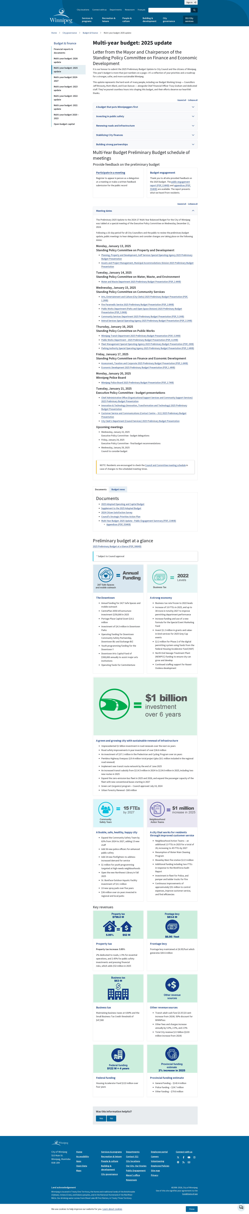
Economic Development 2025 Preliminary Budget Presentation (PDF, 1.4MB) (138, 367)
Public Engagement (136, 1170)
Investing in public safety (110, 116)
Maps (78, 1170)
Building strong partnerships (112, 144)
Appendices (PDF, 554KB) (118, 524)
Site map (155, 1170)
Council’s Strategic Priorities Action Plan (120, 516)
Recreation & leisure (108, 20)
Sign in (189, 2)
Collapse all (193, 100)
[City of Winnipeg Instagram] (194, 1157)
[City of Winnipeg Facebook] (183, 1157)
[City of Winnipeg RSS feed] (183, 1162)
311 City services (189, 20)
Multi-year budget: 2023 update (66, 88)
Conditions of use (190, 1194)
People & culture (127, 20)
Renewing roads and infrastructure (115, 125)
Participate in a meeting (110, 172)
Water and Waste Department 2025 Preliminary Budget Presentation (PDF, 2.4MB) (141, 281)
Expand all (182, 100)
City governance (169, 20)
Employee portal (159, 1151)
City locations (83, 9)
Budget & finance (90, 32)
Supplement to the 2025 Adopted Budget (121, 508)
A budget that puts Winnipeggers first (117, 106)
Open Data (81, 1165)
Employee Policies (160, 1165)
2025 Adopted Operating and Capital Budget (122, 504)
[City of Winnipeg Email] (189, 1162)
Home (54, 32)
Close (191, 1209)
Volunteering (157, 1161)
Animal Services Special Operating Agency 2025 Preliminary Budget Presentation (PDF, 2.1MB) (146, 320)
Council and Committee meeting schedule (165, 465)
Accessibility (82, 1156)
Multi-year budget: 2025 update (66, 69)
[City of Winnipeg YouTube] (189, 1157)
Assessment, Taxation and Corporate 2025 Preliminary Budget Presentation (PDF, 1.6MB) (144, 363)
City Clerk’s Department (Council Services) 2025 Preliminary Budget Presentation (140, 420)
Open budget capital (64, 123)
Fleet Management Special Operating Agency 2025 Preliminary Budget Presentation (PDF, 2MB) (147, 344)
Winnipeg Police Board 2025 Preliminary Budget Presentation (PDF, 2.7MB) (137, 382)
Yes (101, 1118)
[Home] (61, 16)
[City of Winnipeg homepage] (59, 1144)
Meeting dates (104, 210)
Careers (155, 1156)
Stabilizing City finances (109, 135)
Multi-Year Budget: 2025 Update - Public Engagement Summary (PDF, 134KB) (138, 520)
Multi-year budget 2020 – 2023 (66, 116)
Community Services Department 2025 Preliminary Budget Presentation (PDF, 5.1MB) (142, 316)
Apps (78, 1161)
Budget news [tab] (118, 489)
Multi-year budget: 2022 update (66, 97)
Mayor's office (133, 1175)
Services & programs (87, 20)
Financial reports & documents (63, 51)
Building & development (149, 20)
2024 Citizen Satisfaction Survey (116, 512)
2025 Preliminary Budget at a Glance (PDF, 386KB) (117, 546)
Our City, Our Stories (136, 1165)
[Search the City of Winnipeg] (194, 10)
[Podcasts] (178, 1162)
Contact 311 (132, 1156)
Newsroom (130, 9)
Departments (116, 9)
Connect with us (99, 9)
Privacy (154, 1175)
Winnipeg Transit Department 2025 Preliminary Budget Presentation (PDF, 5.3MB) (141, 335)
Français (141, 9)
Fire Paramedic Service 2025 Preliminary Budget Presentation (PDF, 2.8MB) (137, 304)
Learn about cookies (112, 1208)
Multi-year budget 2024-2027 (66, 79)
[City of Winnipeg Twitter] (178, 1157)
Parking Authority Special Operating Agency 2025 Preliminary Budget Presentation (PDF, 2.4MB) (147, 348)
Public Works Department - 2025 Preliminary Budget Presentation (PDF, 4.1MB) (139, 339)
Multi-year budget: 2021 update (66, 107)
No (111, 1118)
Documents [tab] (101, 489)
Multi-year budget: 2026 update (66, 60)
